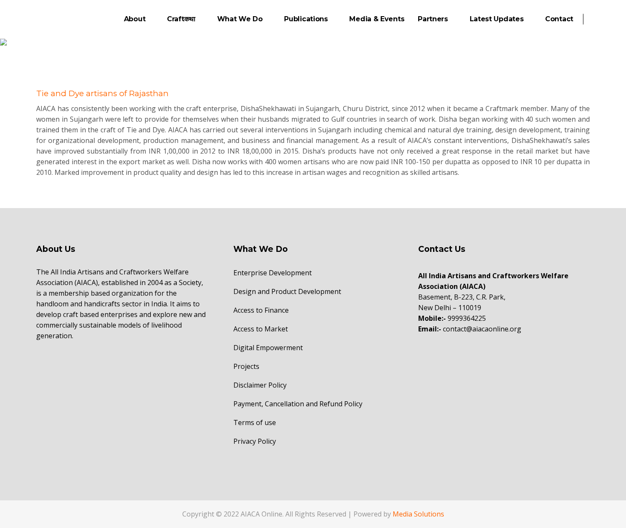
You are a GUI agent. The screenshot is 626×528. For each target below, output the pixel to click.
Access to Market (260, 329)
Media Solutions (418, 514)
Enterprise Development (272, 272)
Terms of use (254, 422)
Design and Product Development (287, 291)
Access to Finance (261, 310)
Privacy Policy (254, 441)
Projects (246, 366)
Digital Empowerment (268, 347)
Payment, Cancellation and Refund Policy (297, 403)
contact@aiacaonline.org (482, 329)
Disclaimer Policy (260, 385)
